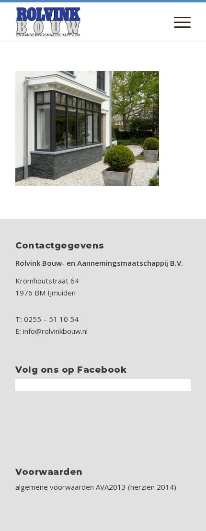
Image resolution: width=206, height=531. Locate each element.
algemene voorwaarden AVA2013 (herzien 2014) (95, 487)
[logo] (85, 21)
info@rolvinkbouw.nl (55, 331)
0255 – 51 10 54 (51, 319)
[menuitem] (177, 21)
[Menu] (177, 21)
